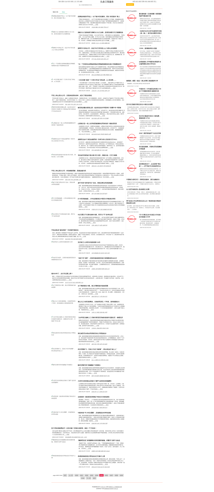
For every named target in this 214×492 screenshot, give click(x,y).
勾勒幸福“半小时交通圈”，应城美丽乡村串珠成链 (94, 413)
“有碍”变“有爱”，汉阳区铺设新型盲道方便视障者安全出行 (97, 258)
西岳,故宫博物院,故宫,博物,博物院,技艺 (102, 75)
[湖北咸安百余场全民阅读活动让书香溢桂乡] (63, 334)
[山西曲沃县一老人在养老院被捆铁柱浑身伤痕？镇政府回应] (63, 124)
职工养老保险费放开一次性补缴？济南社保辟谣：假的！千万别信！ (74, 428)
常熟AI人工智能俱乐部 (115, 487)
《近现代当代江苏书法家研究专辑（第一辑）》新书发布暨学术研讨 (150, 32)
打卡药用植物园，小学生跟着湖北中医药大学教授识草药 (96, 199)
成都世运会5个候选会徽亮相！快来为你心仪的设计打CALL (97, 139)
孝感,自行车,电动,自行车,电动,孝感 (101, 467)
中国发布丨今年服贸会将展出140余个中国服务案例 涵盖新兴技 (150, 90)
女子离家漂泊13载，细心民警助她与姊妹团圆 (93, 286)
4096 (106, 475)
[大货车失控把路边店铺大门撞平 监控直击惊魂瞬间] (63, 381)
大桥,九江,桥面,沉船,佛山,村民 (99, 312)
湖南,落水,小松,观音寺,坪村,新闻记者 (101, 166)
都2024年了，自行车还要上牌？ (62, 273)
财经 (140, 1)
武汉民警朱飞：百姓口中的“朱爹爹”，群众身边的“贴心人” (97, 349)
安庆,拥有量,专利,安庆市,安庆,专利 (101, 253)
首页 (65, 475)
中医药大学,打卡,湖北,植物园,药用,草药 (102, 209)
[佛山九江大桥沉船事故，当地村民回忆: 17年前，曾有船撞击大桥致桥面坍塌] (63, 302)
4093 (91, 475)
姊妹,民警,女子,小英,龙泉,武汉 (99, 296)
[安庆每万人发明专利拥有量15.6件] (62, 242)
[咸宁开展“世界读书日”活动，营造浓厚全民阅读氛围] (63, 183)
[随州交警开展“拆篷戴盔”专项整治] (61, 364)
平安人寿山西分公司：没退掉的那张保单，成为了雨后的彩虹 (71, 95)
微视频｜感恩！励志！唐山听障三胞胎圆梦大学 (142, 81)
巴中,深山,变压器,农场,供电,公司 (100, 59)
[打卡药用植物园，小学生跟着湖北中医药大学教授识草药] (63, 199)
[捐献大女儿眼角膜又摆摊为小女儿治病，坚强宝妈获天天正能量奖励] (63, 33)
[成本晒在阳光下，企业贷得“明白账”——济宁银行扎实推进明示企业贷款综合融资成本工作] (131, 168)
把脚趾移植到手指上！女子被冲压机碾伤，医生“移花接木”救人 (99, 16)
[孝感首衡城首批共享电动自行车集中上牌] (63, 456)
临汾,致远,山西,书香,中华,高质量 (100, 118)
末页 (94, 478)
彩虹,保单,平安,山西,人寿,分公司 (73, 104)
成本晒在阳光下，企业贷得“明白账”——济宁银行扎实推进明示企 (150, 165)
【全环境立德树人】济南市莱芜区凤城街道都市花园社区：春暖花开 (100, 317)
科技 (146, 1)
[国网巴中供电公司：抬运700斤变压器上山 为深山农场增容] (63, 48)
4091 (81, 475)
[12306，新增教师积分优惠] (131, 52)
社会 (66, 1)
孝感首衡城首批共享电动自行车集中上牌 (91, 456)
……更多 (95, 24)
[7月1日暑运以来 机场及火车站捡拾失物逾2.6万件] (131, 219)
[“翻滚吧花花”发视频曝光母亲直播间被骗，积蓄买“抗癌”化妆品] (63, 441)
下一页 (89, 478)
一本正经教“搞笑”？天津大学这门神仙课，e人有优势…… (97, 80)
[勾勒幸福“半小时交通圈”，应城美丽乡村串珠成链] (63, 413)
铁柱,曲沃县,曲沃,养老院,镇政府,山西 (101, 134)
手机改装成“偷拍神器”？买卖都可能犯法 (64, 230)
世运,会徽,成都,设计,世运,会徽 (99, 150)
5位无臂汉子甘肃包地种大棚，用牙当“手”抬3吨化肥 (95, 214)
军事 (143, 1)
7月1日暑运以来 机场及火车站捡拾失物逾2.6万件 (150, 216)
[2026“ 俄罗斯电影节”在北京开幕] (131, 137)
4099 (121, 475)
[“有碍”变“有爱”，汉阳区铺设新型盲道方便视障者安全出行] (63, 258)
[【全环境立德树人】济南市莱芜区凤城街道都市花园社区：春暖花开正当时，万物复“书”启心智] (63, 319)
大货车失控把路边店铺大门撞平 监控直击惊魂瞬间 (94, 381)
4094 (96, 475)
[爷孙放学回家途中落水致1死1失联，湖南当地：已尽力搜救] (63, 155)
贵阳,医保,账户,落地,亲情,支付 (99, 407)
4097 (111, 475)
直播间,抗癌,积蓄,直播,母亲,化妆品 (101, 451)
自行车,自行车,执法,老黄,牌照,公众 (74, 282)
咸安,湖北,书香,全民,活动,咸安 (99, 344)
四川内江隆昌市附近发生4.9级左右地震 (139, 104)
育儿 (155, 1)
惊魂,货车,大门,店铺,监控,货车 (99, 391)
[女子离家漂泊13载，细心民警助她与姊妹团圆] (63, 286)
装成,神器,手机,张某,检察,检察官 (73, 239)
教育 (152, 1)
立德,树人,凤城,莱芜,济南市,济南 (100, 328)
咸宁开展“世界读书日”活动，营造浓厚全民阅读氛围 (95, 183)
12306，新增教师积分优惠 (148, 48)
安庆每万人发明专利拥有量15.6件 (89, 242)
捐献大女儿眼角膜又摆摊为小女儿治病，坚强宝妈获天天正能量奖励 (100, 32)
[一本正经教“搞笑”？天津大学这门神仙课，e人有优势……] (63, 80)
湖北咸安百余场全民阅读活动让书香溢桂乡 (92, 333)
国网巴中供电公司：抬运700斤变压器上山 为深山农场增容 (97, 48)
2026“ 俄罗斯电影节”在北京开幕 (150, 133)
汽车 (78, 1)
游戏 (149, 1)
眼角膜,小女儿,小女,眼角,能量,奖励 (101, 43)
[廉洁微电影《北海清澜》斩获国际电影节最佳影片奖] (131, 18)
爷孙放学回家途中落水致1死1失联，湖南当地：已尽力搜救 (97, 155)
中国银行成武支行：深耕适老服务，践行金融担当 (142, 179)
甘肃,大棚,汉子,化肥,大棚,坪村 (99, 225)
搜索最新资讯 (130, 4)
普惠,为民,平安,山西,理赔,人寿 (73, 179)
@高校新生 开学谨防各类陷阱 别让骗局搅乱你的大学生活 (150, 63)
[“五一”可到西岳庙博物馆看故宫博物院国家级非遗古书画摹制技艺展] (63, 64)
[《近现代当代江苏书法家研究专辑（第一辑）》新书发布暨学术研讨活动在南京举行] (131, 35)
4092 (86, 475)
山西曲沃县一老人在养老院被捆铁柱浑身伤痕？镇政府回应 (97, 123)
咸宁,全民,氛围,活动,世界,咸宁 (99, 193)
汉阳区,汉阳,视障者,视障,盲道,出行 (101, 269)
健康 (81, 1)
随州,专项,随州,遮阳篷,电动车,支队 (101, 376)
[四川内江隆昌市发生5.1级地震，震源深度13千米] (131, 120)
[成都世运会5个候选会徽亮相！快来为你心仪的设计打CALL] (63, 140)
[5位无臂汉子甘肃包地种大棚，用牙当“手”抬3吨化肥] (63, 215)
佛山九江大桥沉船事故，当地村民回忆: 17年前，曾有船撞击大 (99, 301)
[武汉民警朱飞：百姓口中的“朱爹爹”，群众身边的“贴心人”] (63, 349)
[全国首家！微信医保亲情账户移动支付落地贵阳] (63, 397)
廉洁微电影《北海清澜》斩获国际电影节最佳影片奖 (150, 15)
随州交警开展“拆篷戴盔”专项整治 (89, 365)
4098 (116, 475)
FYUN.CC (102, 487)
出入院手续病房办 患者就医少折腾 (137, 189)
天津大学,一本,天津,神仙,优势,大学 (101, 90)
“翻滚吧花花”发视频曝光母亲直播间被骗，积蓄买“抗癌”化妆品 (99, 440)
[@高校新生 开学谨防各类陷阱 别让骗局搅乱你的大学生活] (131, 66)
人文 (75, 1)
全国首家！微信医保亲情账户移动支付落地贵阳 (93, 397)
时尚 (69, 1)
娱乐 (137, 1)
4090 (76, 475)
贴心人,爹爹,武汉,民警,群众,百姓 (100, 360)
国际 (63, 1)
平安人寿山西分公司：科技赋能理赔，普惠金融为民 (68, 171)
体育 (134, 1)
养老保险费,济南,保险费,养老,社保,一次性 (76, 437)
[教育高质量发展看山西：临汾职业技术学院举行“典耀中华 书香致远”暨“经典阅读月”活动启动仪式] (63, 109)
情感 (72, 1)
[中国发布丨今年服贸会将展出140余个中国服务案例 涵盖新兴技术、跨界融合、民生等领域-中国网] (131, 93)
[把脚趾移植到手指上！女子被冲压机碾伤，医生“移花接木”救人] (63, 17)
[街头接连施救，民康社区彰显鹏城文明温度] (131, 151)
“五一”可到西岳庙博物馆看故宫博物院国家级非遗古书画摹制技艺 (99, 64)
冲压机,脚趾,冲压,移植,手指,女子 (100, 27)
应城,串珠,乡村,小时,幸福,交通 (99, 423)
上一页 (71, 475)
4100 (82, 478)
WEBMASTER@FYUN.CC (111, 488)
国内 (60, 1)
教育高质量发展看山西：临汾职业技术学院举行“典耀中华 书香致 (99, 107)
